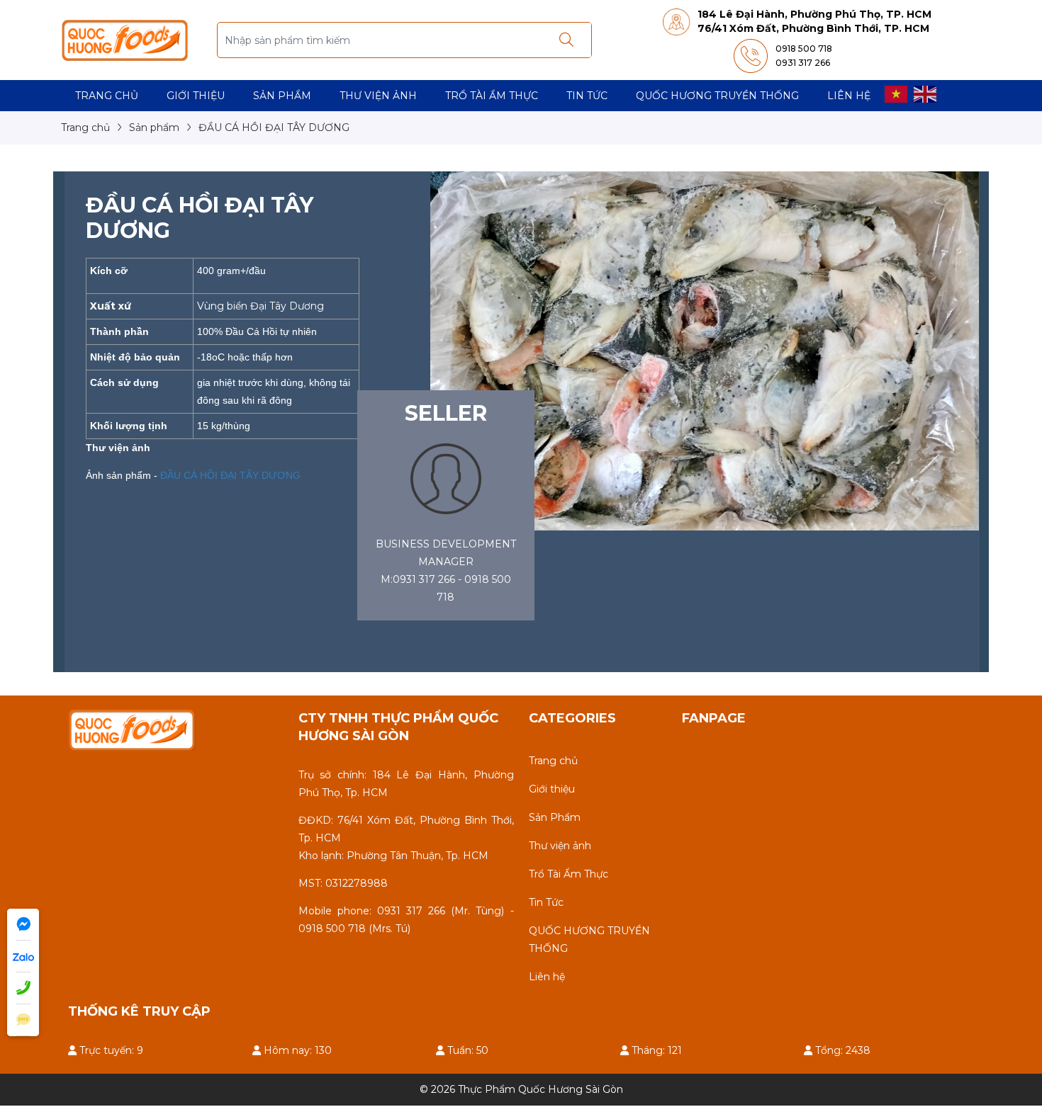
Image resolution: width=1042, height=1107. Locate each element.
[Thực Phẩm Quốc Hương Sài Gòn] (125, 39)
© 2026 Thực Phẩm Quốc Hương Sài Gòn (521, 1089)
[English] (926, 94)
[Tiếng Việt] (897, 94)
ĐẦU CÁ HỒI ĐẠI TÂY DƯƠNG (229, 475)
